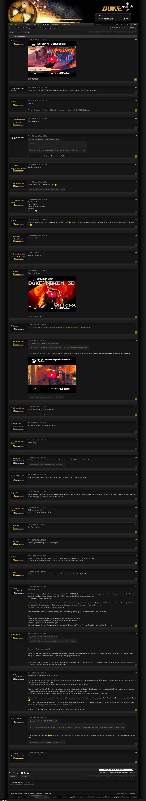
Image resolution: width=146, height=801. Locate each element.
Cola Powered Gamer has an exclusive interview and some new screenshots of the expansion (59, 327)
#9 (136, 219)
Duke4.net (13, 24)
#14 (136, 340)
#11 (136, 252)
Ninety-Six (16, 634)
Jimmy (15, 165)
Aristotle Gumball (19, 119)
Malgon (15, 221)
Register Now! (108, 18)
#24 (136, 555)
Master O (16, 525)
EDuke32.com (26, 24)
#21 (136, 507)
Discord (37, 24)
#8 (136, 199)
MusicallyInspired (19, 254)
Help (126, 18)
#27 (136, 633)
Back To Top (47, 793)
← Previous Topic (103, 772)
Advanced (131, 24)
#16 (136, 422)
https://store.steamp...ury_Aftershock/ (40, 414)
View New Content (128, 28)
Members (55, 24)
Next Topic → (133, 772)
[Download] (28, 773)
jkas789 (15, 271)
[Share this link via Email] (22, 773)
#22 (136, 524)
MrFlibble (16, 541)
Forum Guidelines (114, 28)
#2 (136, 87)
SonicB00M (17, 719)
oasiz (15, 588)
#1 (136, 39)
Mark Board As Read (16, 793)
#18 (136, 457)
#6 (136, 164)
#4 (136, 118)
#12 (136, 270)
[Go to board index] (49, 11)
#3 (136, 100)
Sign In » (101, 15)
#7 (136, 182)
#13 (136, 324)
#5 (136, 136)
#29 (136, 717)
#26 (136, 586)
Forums (46, 24)
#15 (136, 406)
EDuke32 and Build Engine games (25, 28)
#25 (136, 571)
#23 (136, 540)
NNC (14, 572)
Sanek (15, 41)
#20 (136, 491)
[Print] (25, 773)
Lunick (15, 326)
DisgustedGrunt (18, 183)
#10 (136, 235)
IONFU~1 (59, 676)
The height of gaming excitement (51, 28)
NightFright (17, 423)
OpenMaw (16, 236)
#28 (136, 673)
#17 (136, 440)
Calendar (66, 24)
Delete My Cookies (29, 793)
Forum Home (39, 793)
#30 (136, 752)
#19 (136, 474)
